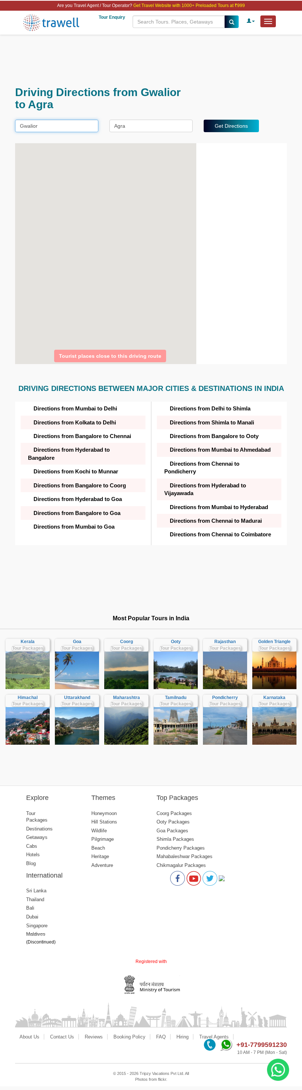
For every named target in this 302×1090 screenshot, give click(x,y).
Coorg (126, 641)
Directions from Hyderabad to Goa (78, 499)
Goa (77, 641)
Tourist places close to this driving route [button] (110, 356)
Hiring (182, 1037)
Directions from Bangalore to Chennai (82, 436)
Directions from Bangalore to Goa (77, 513)
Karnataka (274, 697)
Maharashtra (126, 697)
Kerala (28, 641)
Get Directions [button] (231, 126)
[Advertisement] (151, 60)
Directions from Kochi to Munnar (76, 471)
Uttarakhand (77, 697)
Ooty (176, 641)
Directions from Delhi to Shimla (210, 408)
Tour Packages (27, 648)
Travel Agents (214, 1037)
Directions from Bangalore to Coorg (80, 485)
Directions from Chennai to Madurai (216, 521)
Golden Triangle (274, 641)
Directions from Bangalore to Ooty (214, 436)
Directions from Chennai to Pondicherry (201, 468)
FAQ (161, 1037)
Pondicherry (225, 697)
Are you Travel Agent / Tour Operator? (95, 5)
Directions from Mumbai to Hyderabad (219, 507)
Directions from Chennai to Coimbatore (220, 534)
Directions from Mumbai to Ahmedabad (220, 450)
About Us (29, 1037)
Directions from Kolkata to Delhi (75, 422)
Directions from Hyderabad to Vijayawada (205, 489)
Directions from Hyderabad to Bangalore (69, 454)
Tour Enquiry (112, 17)
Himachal (28, 697)
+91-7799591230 (261, 1044)
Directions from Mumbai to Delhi (75, 408)
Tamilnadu (175, 697)
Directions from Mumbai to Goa (74, 526)
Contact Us (62, 1037)
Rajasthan (225, 641)
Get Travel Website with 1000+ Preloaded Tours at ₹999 (189, 5)
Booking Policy (129, 1037)
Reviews (94, 1037)
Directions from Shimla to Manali (212, 422)
